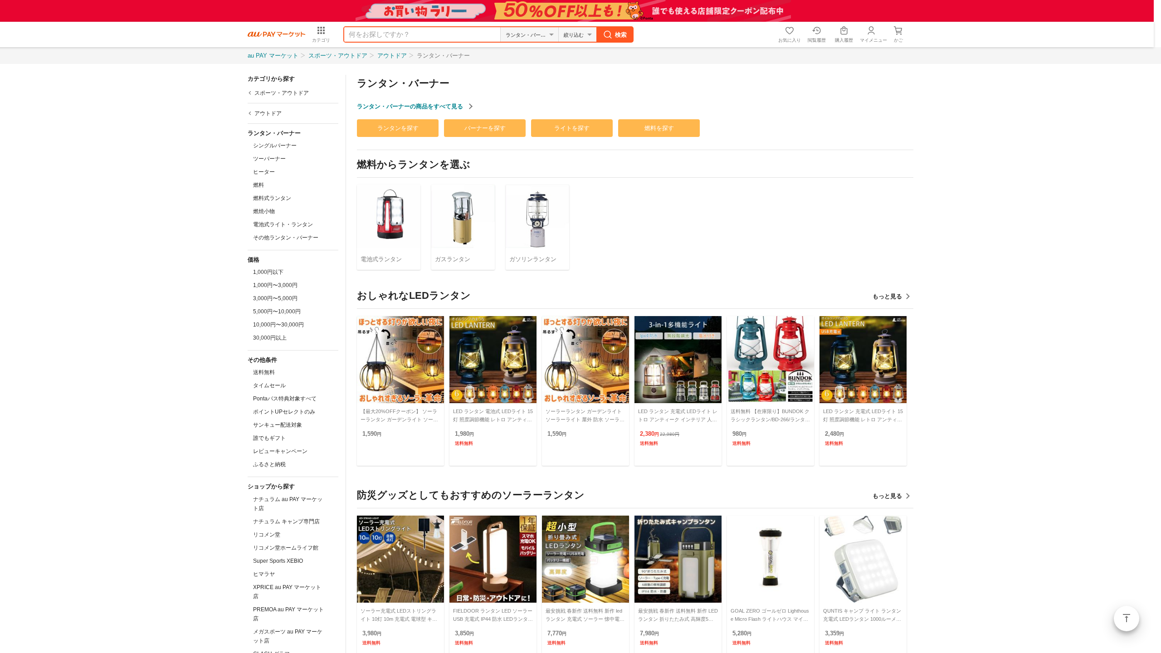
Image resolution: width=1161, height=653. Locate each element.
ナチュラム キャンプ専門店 (286, 521)
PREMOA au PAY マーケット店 (288, 614)
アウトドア (392, 55)
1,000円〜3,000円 (275, 285)
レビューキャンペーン (280, 451)
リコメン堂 (266, 534)
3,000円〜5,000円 (275, 298)
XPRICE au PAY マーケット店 (287, 591)
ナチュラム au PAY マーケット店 (287, 504)
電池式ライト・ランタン (283, 224)
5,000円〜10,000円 (277, 311)
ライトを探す (572, 128)
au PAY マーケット (273, 55)
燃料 (258, 185)
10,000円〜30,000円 (278, 325)
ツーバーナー (269, 159)
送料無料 (264, 372)
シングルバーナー (275, 145)
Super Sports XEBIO (278, 561)
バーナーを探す (485, 128)
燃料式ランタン (272, 198)
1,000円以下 (268, 272)
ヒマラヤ (264, 574)
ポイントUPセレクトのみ (284, 412)
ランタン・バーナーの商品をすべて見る (411, 106)
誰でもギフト (269, 438)
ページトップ (1126, 618)
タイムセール (269, 385)
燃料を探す (659, 128)
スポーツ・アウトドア (337, 55)
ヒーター (264, 172)
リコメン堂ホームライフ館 (285, 548)
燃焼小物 (264, 211)
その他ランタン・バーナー (285, 237)
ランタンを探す (398, 128)
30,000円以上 (270, 338)
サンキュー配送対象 (277, 425)
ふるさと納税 (269, 464)
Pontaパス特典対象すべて (285, 398)
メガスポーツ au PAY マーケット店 (287, 636)
